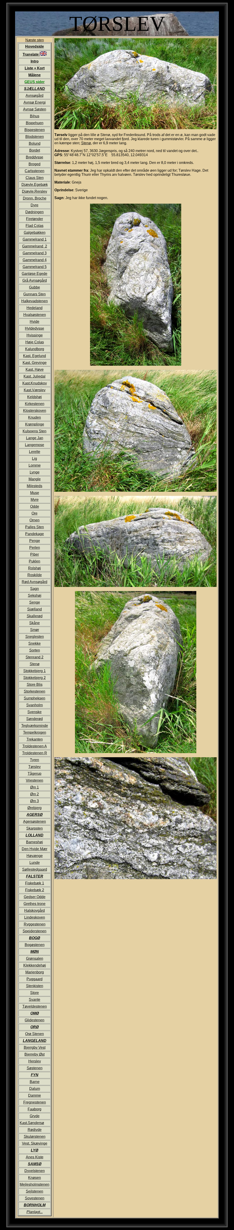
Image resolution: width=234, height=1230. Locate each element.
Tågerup (34, 773)
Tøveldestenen (34, 1006)
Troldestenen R (34, 753)
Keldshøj (34, 397)
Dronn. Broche (34, 198)
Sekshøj (34, 595)
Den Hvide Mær (34, 849)
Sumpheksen (34, 698)
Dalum (34, 1089)
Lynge (35, 472)
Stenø (35, 664)
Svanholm (34, 705)
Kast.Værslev (34, 390)
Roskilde (34, 575)
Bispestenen (34, 130)
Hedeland (35, 308)
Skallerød (35, 616)
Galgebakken (34, 232)
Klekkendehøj (34, 965)
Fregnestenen (34, 1102)
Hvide (34, 321)
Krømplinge (34, 424)
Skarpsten (34, 828)
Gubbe (34, 287)
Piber (34, 554)
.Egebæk (40, 185)
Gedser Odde (34, 897)
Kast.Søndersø (32, 1123)
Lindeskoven (34, 917)
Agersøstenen (34, 821)
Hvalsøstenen (34, 315)
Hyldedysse (34, 328)
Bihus (34, 116)
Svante (34, 999)
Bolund (34, 143)
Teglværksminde (34, 726)
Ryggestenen (34, 924)
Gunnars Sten (34, 294)
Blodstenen (34, 137)
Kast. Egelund (34, 356)
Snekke (34, 643)
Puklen (34, 561)
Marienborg (34, 972)
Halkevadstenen (34, 301)
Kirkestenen (34, 404)
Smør (34, 630)
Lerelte (34, 452)
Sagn (34, 589)
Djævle (27, 185)
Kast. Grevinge (35, 363)
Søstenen (35, 1068)
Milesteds (34, 486)
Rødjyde (35, 1130)
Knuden (34, 417)
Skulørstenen (34, 1136)
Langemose (34, 445)
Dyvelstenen (34, 1171)
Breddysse (34, 157)
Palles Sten (34, 527)
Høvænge (35, 856)
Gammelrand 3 (35, 253)
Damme (34, 1095)
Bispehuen (34, 123)
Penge (34, 541)
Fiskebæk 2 (34, 890)
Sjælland (34, 609)
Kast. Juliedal (34, 376)
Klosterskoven (34, 411)
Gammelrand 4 (35, 260)
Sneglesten (34, 637)
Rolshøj (34, 568)
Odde (34, 506)
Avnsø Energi (35, 102)
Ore (34, 513)
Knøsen (34, 1178)
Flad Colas (34, 226)
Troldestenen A (34, 746)
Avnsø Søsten (34, 109)
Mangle (35, 479)
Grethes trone (34, 904)
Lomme (35, 465)
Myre (35, 500)
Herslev (34, 1061)
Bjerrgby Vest (34, 1047)
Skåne (34, 623)
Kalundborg (34, 349)
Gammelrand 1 (35, 239)
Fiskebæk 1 (34, 883)
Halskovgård (34, 910)
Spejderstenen (34, 931)
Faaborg (34, 1109)
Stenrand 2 (34, 657)
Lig (34, 458)
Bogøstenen (35, 945)
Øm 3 (34, 801)
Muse (34, 493)
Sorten (34, 650)
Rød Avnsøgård (34, 582)
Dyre (34, 205)
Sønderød (34, 719)
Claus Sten (35, 178)
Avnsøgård (34, 95)
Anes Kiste (34, 1157)
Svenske (34, 712)
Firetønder (34, 219)
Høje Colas (34, 342)
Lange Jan (34, 438)
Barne (35, 1082)
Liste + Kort (35, 68)
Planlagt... (35, 1212)
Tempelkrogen (34, 732)
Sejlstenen (34, 1191)
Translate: (31, 54)
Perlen (34, 547)
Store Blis (35, 684)
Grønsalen (34, 958)
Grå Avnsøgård (34, 280)
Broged (34, 164)
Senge (34, 602)
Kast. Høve (35, 369)
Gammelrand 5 (35, 267)
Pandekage (34, 534)
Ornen (34, 520)
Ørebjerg (34, 808)
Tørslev (34, 767)
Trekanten (35, 739)
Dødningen (34, 212)
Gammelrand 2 (34, 246)
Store (34, 993)
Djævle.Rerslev (34, 191)
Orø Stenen (34, 1034)
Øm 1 (34, 787)
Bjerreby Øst (34, 1054)
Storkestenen (34, 691)
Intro (35, 61)
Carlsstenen (34, 171)
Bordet (34, 150)
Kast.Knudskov (34, 383)
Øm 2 (34, 794)
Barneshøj (34, 842)
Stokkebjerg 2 (34, 678)
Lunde (34, 863)
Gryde (35, 1116)
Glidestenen (34, 1020)
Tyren (34, 760)
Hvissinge (35, 335)
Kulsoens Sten (34, 431)
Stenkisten (34, 986)
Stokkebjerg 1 (34, 671)
